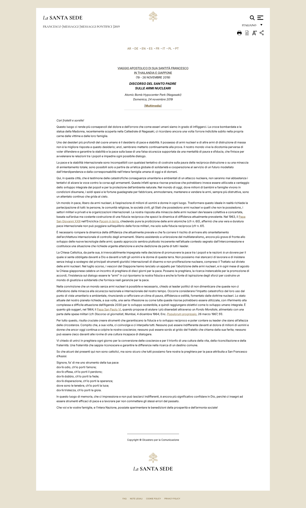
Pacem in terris (109, 221)
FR (157, 48)
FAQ (124, 498)
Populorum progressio (182, 314)
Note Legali (136, 498)
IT (164, 48)
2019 (117, 26)
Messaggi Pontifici (96, 26)
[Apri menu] (259, 18)
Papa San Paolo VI (109, 309)
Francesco (52, 26)
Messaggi (71, 26)
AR (129, 48)
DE (136, 48)
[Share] (262, 33)
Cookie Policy (153, 498)
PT (177, 48)
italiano (250, 26)
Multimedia (153, 105)
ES (150, 48)
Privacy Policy (172, 498)
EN (144, 48)
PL (170, 48)
